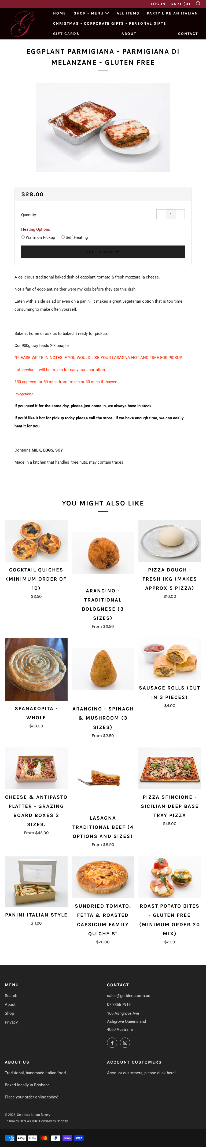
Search (11, 995)
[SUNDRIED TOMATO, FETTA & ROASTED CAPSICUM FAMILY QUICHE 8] (103, 877)
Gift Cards (66, 33)
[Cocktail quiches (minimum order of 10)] (36, 541)
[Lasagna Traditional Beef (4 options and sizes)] (103, 778)
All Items (128, 13)
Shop (9, 1013)
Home (59, 13)
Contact (188, 33)
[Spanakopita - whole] (36, 669)
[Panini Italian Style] (36, 881)
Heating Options (35, 229)
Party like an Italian (172, 13)
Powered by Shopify (53, 1121)
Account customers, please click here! (141, 1073)
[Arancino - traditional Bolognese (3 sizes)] (103, 551)
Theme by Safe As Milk (21, 1121)
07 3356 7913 (119, 1004)
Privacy (11, 1022)
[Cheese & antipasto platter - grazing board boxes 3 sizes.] (36, 768)
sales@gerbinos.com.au (128, 995)
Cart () (181, 4)
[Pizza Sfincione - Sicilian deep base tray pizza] (169, 768)
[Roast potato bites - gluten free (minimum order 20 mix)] (169, 877)
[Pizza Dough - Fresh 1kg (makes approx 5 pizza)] (169, 541)
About (129, 33)
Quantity (28, 214)
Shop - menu (89, 13)
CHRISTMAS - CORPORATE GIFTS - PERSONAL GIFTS (109, 23)
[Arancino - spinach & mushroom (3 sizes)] (103, 669)
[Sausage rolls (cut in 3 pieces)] (169, 659)
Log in (158, 4)
